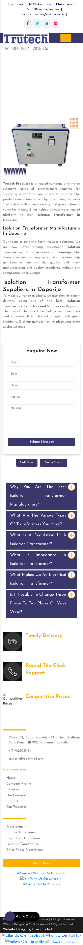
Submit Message (41, 441)
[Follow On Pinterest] (62, 942)
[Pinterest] (55, 23)
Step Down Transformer (23, 838)
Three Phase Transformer (24, 850)
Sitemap (12, 789)
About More (42, 863)
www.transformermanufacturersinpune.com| (35, 894)
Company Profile (18, 783)
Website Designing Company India (29, 929)
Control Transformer (60, 4)
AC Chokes (35, 4)
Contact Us (14, 801)
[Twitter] (37, 23)
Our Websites (15, 807)
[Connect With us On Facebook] (41, 873)
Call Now (26, 462)
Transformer (15, 4)
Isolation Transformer (21, 844)
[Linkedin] (46, 23)
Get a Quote (53, 462)
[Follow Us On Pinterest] (41, 884)
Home (6, 72)
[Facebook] (28, 23)
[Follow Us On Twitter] (63, 936)
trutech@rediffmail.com (49, 14)
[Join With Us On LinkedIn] (40, 878)
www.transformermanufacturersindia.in (45, 904)
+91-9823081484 (49, 9)
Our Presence (15, 795)
